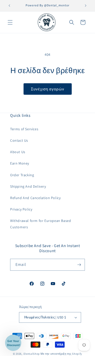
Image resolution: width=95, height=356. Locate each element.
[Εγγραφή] (79, 265)
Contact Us (19, 140)
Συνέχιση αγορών (47, 89)
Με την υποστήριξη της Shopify (61, 353)
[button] (10, 22)
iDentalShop (31, 353)
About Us (17, 152)
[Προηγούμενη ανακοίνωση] (9, 5)
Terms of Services (24, 129)
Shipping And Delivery (28, 186)
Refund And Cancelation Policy (35, 198)
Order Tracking (22, 175)
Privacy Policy (21, 209)
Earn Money (19, 163)
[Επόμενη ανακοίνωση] (85, 5)
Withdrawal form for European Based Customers (40, 223)
